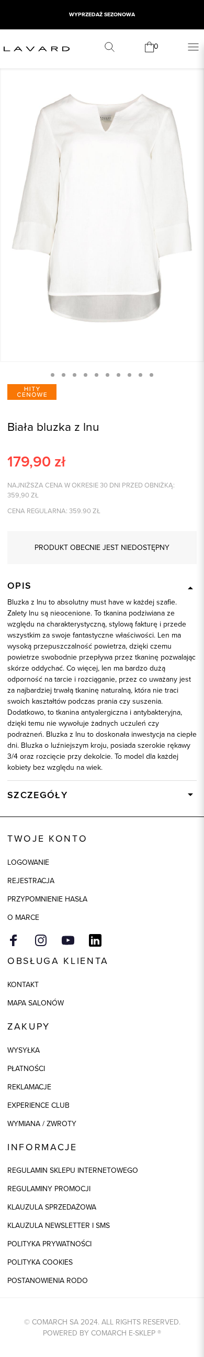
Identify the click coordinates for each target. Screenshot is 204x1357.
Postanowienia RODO (47, 1280)
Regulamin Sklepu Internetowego (72, 1170)
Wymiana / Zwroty (41, 1123)
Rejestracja (30, 880)
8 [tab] (129, 375)
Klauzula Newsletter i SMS (58, 1225)
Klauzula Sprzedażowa (51, 1207)
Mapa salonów (35, 1003)
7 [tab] (118, 375)
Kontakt (23, 984)
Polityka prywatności (49, 1243)
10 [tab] (151, 375)
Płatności (26, 1068)
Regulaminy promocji (48, 1188)
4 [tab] (85, 375)
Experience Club (38, 1105)
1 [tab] (52, 375)
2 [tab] (63, 375)
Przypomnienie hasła (47, 899)
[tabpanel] (102, 208)
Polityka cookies (40, 1262)
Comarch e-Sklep (123, 1333)
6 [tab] (107, 375)
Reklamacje (29, 1087)
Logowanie (28, 862)
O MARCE (23, 917)
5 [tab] (96, 375)
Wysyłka (23, 1050)
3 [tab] (74, 375)
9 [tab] (140, 375)
